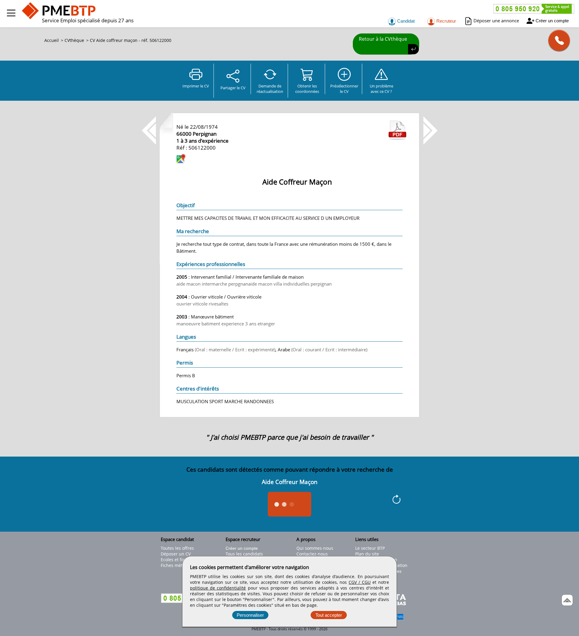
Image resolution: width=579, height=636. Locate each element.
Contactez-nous (312, 554)
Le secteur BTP (370, 548)
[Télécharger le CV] (397, 137)
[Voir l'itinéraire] (180, 159)
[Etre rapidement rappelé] (556, 40)
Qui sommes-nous (314, 548)
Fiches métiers (175, 565)
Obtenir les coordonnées (307, 88)
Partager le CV (232, 87)
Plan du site (367, 554)
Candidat (405, 21)
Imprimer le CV (195, 86)
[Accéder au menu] (11, 13)
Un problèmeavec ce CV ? (381, 88)
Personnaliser (250, 615)
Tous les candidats (244, 554)
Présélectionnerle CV (344, 88)
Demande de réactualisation (270, 88)
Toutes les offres (177, 548)
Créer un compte (552, 20)
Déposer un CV (176, 554)
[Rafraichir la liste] (396, 500)
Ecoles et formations (181, 559)
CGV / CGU (360, 582)
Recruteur (445, 21)
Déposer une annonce (496, 20)
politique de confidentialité (218, 588)
